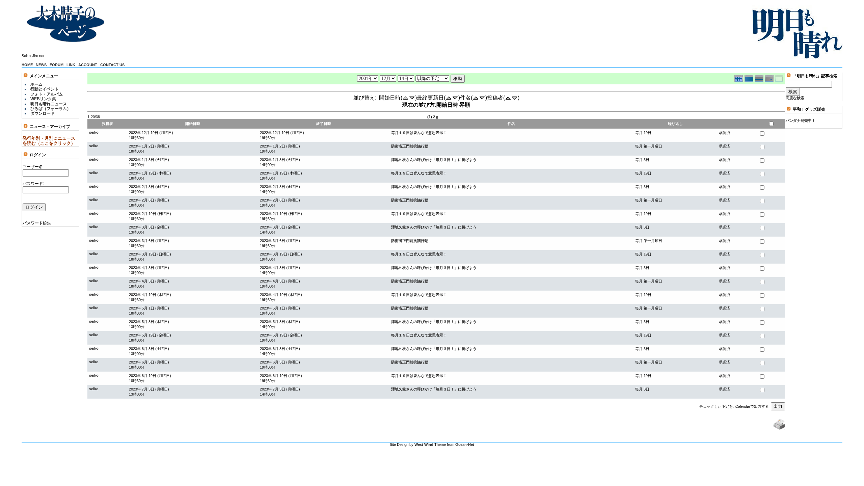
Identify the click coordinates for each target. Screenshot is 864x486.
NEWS (41, 65)
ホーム (36, 84)
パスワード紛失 (37, 223)
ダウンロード (42, 113)
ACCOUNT (87, 65)
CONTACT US (112, 65)
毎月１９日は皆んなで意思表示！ (419, 133)
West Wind (423, 444)
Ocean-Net (464, 444)
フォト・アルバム (46, 94)
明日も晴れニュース (48, 104)
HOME (27, 65)
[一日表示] (770, 78)
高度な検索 (795, 98)
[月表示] (750, 78)
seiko (94, 132)
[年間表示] (739, 78)
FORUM (56, 65)
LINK (70, 65)
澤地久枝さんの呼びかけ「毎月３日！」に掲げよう (434, 160)
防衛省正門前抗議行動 (409, 146)
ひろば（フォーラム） (50, 108)
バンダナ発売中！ (800, 120)
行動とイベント (44, 89)
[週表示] (760, 78)
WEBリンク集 (43, 99)
